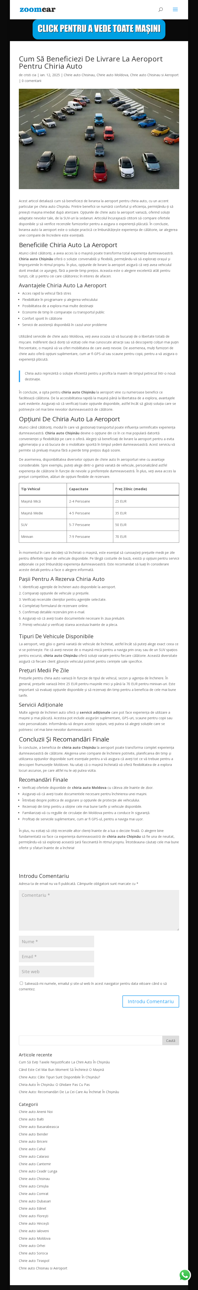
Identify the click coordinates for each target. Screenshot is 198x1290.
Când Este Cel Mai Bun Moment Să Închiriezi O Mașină (61, 1069)
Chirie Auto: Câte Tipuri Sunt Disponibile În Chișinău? (59, 1077)
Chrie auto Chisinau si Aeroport (154, 75)
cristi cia (30, 75)
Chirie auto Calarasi (34, 1156)
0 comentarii (31, 80)
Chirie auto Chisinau (79, 75)
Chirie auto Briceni (33, 1141)
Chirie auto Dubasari (35, 1201)
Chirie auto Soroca (33, 1253)
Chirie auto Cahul (32, 1149)
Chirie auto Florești (33, 1216)
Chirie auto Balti (31, 1119)
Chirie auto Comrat (34, 1193)
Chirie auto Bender (33, 1134)
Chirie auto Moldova (112, 75)
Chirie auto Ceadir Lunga (38, 1171)
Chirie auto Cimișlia (34, 1186)
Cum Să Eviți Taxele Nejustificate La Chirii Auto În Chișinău (64, 1062)
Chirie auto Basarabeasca (39, 1126)
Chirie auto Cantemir (35, 1164)
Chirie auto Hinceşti (34, 1223)
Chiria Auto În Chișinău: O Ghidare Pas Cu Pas (54, 1084)
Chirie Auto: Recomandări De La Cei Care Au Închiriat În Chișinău (69, 1092)
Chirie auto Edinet (32, 1208)
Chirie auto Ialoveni (34, 1231)
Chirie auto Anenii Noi (36, 1111)
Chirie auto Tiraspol (34, 1260)
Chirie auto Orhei (32, 1245)
